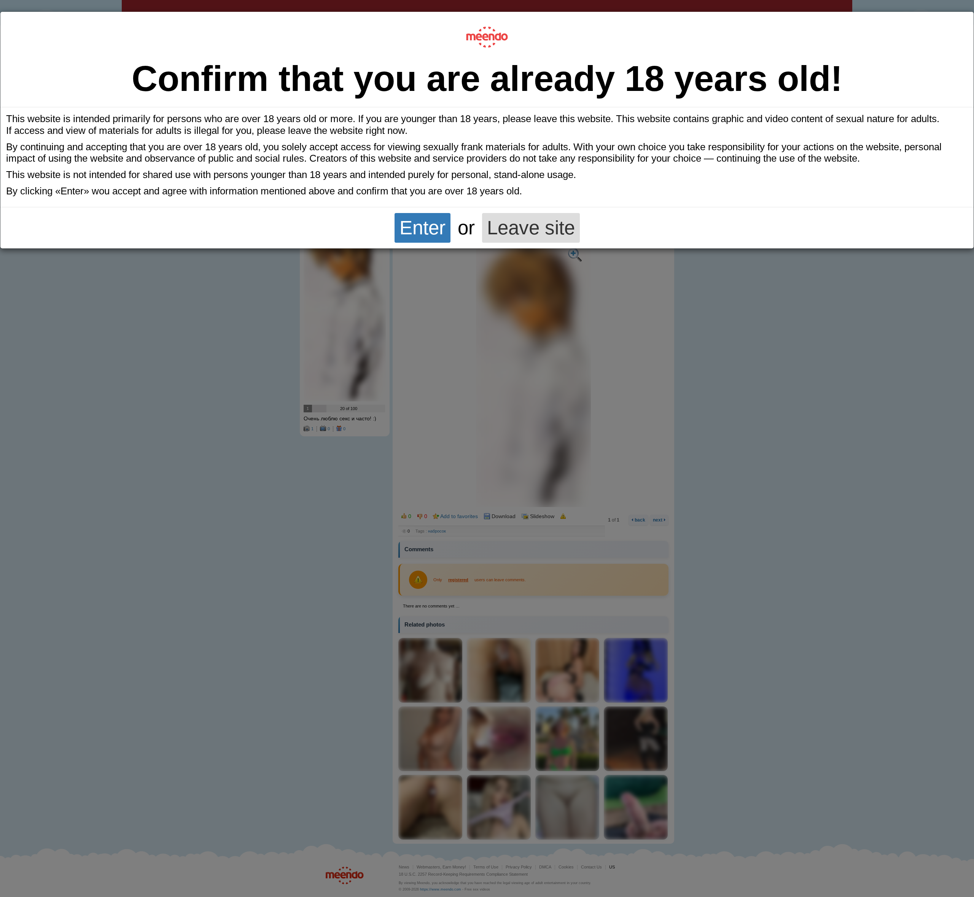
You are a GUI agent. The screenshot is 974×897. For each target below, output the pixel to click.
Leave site (531, 228)
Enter (422, 228)
